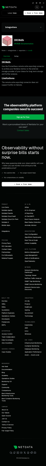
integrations (12, 50)
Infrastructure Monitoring (33, 343)
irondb (30, 50)
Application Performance (33, 352)
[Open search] (37, 7)
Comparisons (6, 390)
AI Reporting (29, 213)
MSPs (4, 325)
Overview (6, 56)
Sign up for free (23, 117)
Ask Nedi (5, 366)
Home (4, 50)
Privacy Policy (7, 428)
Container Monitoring (32, 346)
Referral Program (7, 258)
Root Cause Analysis (32, 219)
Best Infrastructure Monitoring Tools (8, 394)
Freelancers (6, 322)
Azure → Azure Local (32, 355)
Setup (16, 56)
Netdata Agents (7, 210)
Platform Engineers (8, 313)
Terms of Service (7, 425)
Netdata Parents (7, 213)
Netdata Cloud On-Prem (10, 219)
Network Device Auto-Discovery (32, 288)
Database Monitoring (32, 349)
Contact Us (6, 422)
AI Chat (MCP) (29, 216)
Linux (26, 331)
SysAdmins (5, 310)
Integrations (6, 231)
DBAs (4, 307)
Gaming (27, 310)
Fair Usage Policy (8, 431)
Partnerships (6, 252)
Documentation (7, 369)
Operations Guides (8, 378)
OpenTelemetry (30, 261)
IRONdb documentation (23, 44)
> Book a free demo (34, 13)
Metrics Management (32, 252)
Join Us (4, 419)
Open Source (6, 416)
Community (5, 387)
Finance (27, 304)
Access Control (7, 334)
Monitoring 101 (7, 381)
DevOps (4, 301)
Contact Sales (23, 130)
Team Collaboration (8, 337)
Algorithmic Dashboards (33, 237)
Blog (3, 372)
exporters (22, 50)
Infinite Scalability (31, 243)
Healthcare (28, 307)
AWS (26, 328)
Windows (28, 334)
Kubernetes (29, 325)
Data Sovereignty (8, 340)
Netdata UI (5, 222)
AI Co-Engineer (30, 210)
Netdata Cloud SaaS (9, 216)
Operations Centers (8, 316)
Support (4, 384)
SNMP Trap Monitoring (32, 281)
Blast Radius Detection (33, 222)
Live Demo (12, 13)
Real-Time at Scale (31, 240)
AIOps (27, 207)
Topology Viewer (30, 275)
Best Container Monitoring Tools (11, 400)
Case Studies (6, 352)
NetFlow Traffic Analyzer (33, 278)
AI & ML (27, 301)
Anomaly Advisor (30, 225)
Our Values (5, 413)
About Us (5, 410)
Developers (6, 319)
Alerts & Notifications (32, 258)
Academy (5, 375)
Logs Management (31, 255)
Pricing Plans (6, 243)
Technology (29, 316)
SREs (3, 304)
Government (29, 313)
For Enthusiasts (7, 255)
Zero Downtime (7, 343)
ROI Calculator (7, 246)
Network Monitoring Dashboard (31, 271)
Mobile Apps (6, 225)
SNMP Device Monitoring (33, 284)
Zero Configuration (31, 234)
